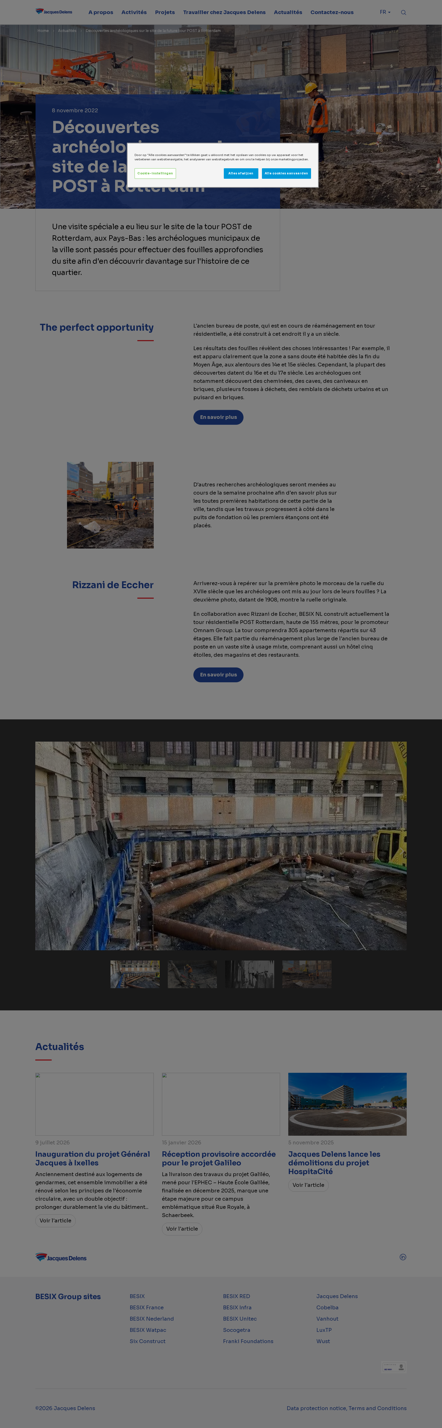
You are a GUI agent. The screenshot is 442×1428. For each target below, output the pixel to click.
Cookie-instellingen (155, 173)
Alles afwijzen (240, 173)
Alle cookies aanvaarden (286, 173)
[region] (223, 165)
